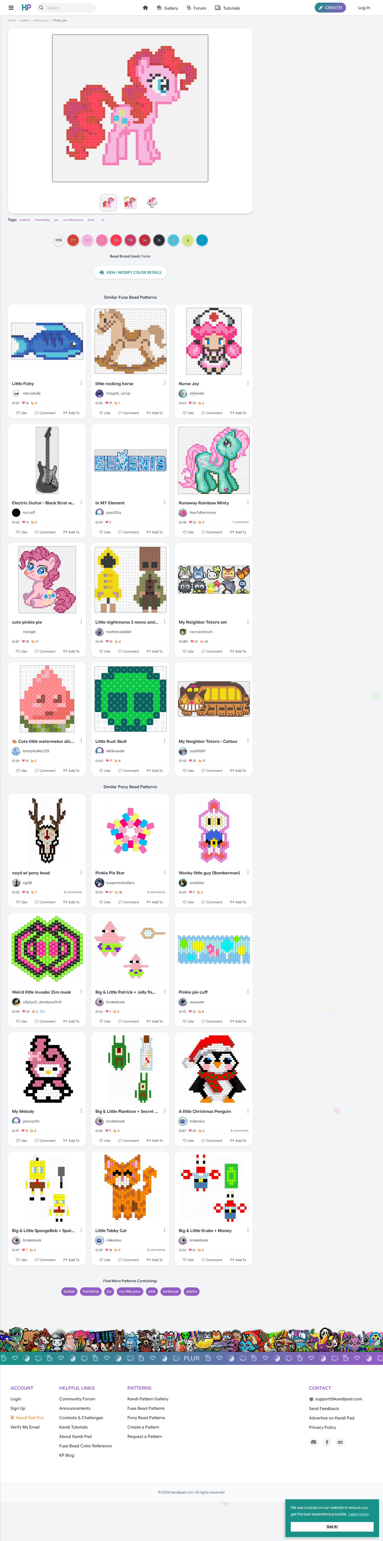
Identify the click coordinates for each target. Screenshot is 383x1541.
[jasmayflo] (16, 1121)
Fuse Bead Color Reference (85, 1446)
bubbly (25, 220)
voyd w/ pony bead (31, 873)
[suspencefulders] (99, 883)
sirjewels (197, 393)
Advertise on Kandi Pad (331, 1418)
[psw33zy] (99, 513)
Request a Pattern (144, 1436)
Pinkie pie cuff (193, 992)
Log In (364, 7)
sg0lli (27, 882)
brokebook (115, 1002)
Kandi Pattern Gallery (147, 1399)
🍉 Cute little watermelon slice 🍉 (43, 741)
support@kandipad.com (338, 1399)
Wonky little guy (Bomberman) (209, 873)
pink (91, 220)
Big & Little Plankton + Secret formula (126, 1111)
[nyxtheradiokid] (99, 632)
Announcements (75, 1408)
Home (145, 7)
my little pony (73, 220)
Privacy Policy (322, 1427)
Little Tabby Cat (111, 1230)
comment (241, 522)
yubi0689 (197, 751)
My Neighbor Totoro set (203, 622)
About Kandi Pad (75, 1436)
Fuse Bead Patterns (146, 1408)
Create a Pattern (143, 1427)
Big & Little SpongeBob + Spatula (43, 1230)
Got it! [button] (332, 1526)
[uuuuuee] (183, 1002)
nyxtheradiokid (118, 631)
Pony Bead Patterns (146, 1417)
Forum (200, 8)
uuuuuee (197, 1002)
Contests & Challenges (81, 1417)
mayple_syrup (118, 393)
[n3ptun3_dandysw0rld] (16, 1002)
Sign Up (17, 1408)
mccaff (29, 512)
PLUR (192, 1358)
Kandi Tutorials (73, 1427)
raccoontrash (201, 631)
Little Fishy (23, 383)
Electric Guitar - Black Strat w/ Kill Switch (43, 503)
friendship (42, 220)
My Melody (23, 1111)
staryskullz (32, 393)
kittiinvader (115, 751)
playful (191, 1291)
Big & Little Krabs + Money (205, 1230)
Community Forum (77, 1399)
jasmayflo (31, 1121)
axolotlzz (197, 882)
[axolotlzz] (183, 883)
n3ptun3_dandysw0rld (42, 1002)
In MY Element (110, 503)
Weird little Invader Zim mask (41, 992)
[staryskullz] (16, 393)
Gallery (171, 8)
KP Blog (66, 1455)
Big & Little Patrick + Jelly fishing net (126, 992)
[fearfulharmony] (183, 513)
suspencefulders (120, 882)
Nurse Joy (189, 383)
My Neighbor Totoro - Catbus (208, 741)
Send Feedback (324, 1408)
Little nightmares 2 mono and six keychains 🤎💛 (126, 622)
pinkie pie (170, 1291)
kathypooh (41, 20)
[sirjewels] (183, 393)
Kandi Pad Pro (30, 1417)
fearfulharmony (203, 512)
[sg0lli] (16, 883)
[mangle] (16, 632)
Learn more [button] (359, 1514)
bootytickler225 (36, 751)
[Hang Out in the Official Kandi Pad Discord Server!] (313, 1442)
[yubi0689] (183, 751)
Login (15, 1399)
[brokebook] (99, 1002)
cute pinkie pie (27, 622)
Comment (47, 412)
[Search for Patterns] (41, 8)
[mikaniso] (183, 1121)
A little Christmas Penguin (205, 1111)
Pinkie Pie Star (110, 873)
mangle (29, 631)
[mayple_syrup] (99, 393)
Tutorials (231, 8)
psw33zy (113, 512)
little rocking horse (114, 383)
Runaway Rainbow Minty (204, 503)
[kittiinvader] (99, 751)
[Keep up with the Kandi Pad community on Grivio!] (340, 1442)
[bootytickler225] (16, 751)
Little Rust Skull (110, 741)
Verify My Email (25, 1427)
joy (56, 220)
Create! (333, 8)
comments (73, 892)
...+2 (101, 220)
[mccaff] (16, 513)
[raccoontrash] (183, 632)
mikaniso (197, 1121)
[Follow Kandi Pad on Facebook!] (327, 1442)
